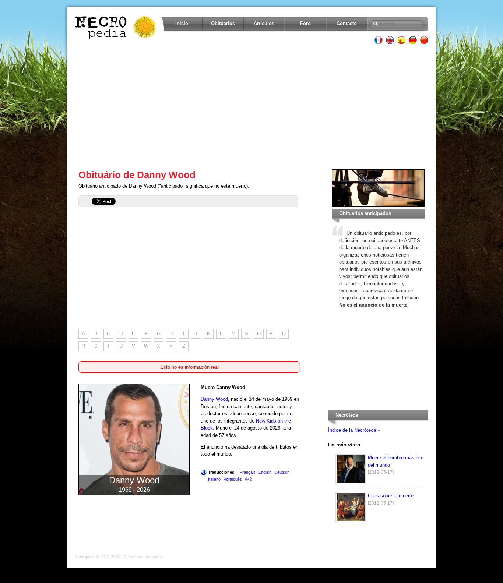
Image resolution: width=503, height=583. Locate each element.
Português (233, 479)
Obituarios (223, 23)
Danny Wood (214, 399)
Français (248, 472)
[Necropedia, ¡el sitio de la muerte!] (116, 27)
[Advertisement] (251, 106)
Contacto (347, 23)
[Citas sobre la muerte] (350, 520)
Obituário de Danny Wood (137, 174)
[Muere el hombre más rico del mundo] (350, 482)
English (264, 472)
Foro (305, 23)
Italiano (214, 479)
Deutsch (281, 472)
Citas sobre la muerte (391, 495)
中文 (249, 479)
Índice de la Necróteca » (354, 430)
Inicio (181, 23)
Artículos (264, 23)
